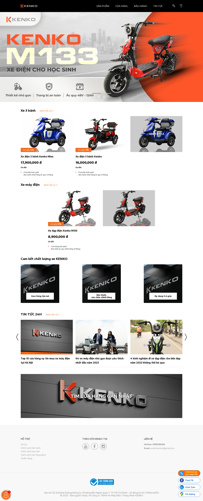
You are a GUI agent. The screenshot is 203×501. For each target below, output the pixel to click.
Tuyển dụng (26, 458)
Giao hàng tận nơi (40, 296)
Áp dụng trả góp (163, 296)
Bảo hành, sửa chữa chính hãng (101, 296)
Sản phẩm (102, 6)
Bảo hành (140, 6)
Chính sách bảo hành (31, 448)
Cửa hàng (121, 6)
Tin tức (158, 6)
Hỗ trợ (24, 444)
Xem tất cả (45, 111)
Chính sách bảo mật (30, 451)
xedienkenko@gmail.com (162, 448)
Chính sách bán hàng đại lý (33, 455)
